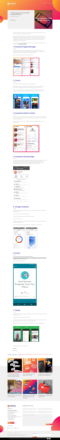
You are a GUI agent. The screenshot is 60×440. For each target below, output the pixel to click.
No (49, 438)
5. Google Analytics (21, 207)
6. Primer (16, 253)
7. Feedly (17, 310)
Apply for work (11, 422)
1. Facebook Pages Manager (24, 47)
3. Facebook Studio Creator (24, 113)
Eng (45, 3)
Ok (47, 438)
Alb (43, 3)
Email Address (34, 433)
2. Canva (16, 80)
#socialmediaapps (13, 16)
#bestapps (17, 16)
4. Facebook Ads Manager (23, 156)
